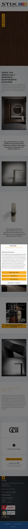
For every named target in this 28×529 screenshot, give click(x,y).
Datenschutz (11, 283)
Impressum (17, 283)
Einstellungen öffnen (14, 272)
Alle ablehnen (14, 276)
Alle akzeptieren (14, 279)
